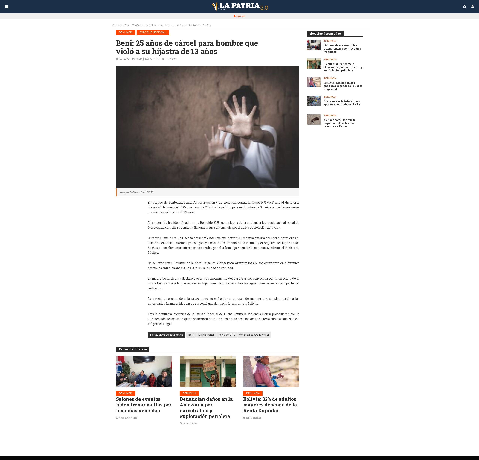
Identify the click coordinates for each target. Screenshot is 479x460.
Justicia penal (206, 334)
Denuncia (125, 32)
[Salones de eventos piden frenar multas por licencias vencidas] (144, 371)
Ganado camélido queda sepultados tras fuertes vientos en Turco (340, 123)
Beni (191, 334)
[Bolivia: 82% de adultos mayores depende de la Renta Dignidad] (271, 371)
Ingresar (240, 16)
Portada (117, 25)
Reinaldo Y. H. (226, 334)
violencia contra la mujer (254, 334)
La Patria (124, 59)
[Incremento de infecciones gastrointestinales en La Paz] (314, 101)
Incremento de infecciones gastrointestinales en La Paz (343, 103)
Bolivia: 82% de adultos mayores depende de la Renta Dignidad (270, 404)
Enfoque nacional (152, 32)
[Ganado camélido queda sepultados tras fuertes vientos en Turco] (314, 119)
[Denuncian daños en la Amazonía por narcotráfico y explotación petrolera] (208, 371)
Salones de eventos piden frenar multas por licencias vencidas (143, 404)
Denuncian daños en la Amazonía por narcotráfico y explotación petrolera (206, 407)
